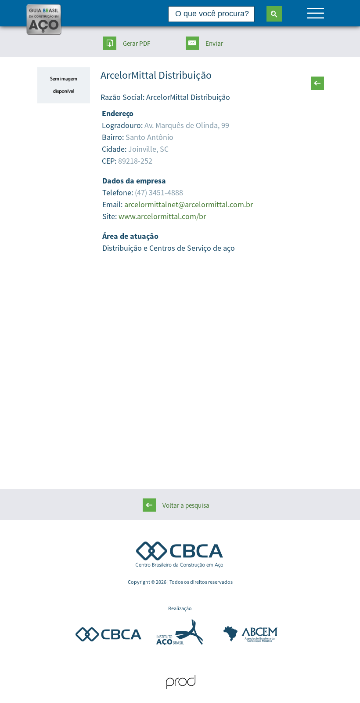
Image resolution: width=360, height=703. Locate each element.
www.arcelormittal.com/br (162, 216)
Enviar (214, 43)
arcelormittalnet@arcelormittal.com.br (188, 204)
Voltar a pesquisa (185, 505)
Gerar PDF (136, 43)
